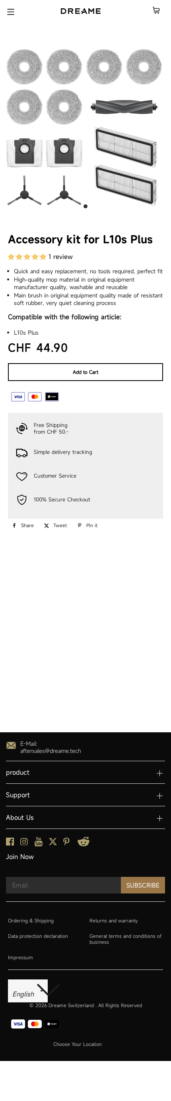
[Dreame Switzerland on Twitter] (53, 843)
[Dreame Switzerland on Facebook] (10, 843)
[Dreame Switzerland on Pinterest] (66, 843)
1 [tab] (85, 206)
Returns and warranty (113, 920)
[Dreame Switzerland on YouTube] (39, 844)
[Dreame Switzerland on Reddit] (83, 844)
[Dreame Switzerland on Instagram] (24, 843)
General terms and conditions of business (125, 939)
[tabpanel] (85, 127)
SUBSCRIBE (142, 885)
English (24, 994)
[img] (27, 693)
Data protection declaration (38, 936)
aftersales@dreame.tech (50, 750)
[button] (28, 256)
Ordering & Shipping (31, 920)
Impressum (20, 957)
